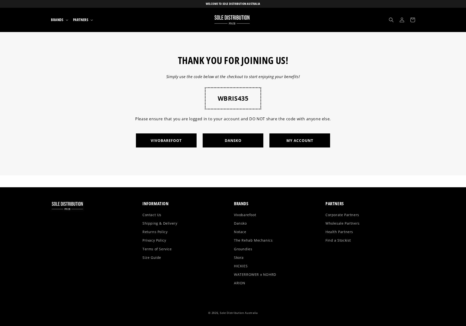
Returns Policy (154, 231)
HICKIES (241, 266)
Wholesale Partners (342, 223)
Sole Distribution (232, 313)
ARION (239, 283)
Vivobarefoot (245, 214)
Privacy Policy (154, 240)
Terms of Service (157, 249)
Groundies (243, 249)
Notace (240, 231)
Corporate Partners (342, 214)
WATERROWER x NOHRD (255, 274)
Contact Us (151, 214)
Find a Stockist (338, 240)
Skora (239, 257)
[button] (59, 20)
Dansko (240, 223)
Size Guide (151, 257)
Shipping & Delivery (159, 223)
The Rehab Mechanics (253, 240)
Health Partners (339, 231)
